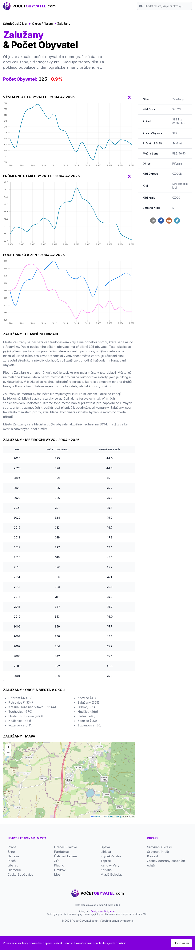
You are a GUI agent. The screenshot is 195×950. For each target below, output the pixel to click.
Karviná (106, 870)
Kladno (59, 865)
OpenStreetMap (113, 816)
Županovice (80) (89, 725)
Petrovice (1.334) (20, 702)
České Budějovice (20, 874)
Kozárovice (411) (20, 725)
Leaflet (97, 816)
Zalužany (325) (88, 702)
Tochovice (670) (20, 711)
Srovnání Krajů (158, 852)
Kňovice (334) (88, 698)
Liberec (13, 865)
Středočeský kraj (15, 23)
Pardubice (61, 852)
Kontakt (152, 856)
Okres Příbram (42, 23)
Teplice (106, 861)
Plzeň (12, 861)
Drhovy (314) (87, 707)
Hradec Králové (65, 847)
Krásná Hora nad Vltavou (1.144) (32, 707)
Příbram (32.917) (20, 698)
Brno (11, 852)
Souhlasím (181, 943)
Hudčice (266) (88, 711)
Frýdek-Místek (111, 856)
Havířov (60, 870)
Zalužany (63, 23)
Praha (12, 847)
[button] (8, 747)
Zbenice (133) (87, 721)
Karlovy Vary (110, 865)
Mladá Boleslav (111, 874)
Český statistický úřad (102, 911)
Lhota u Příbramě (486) (25, 716)
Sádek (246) (86, 716)
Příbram (177, 163)
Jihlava (106, 852)
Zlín (56, 861)
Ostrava (13, 856)
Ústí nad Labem (65, 856)
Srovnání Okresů (159, 847)
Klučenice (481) (19, 721)
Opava (105, 847)
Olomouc (14, 870)
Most (57, 874)
